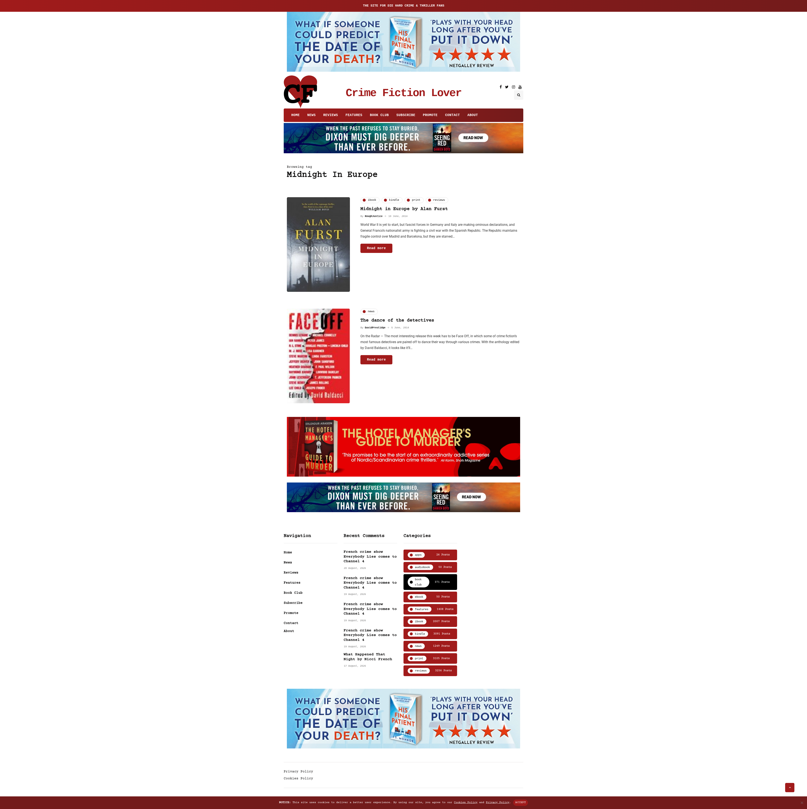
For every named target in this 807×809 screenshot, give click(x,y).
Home (295, 115)
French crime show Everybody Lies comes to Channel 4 (370, 556)
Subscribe (405, 115)
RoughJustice (373, 216)
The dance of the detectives (397, 320)
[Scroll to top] (789, 787)
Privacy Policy (298, 771)
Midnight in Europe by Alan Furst (404, 209)
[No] (802, 803)
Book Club (379, 115)
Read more (376, 248)
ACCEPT (520, 802)
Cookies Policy (298, 778)
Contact (452, 115)
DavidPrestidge (375, 327)
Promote (430, 115)
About (472, 115)
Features (353, 115)
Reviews (330, 115)
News (311, 115)
